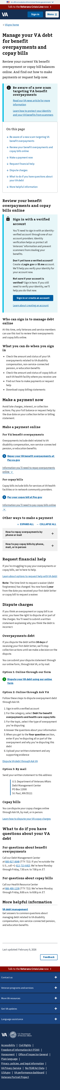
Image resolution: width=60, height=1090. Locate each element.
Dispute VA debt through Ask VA (20, 761)
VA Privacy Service (11, 1068)
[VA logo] (5, 14)
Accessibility (8, 1045)
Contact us (7, 977)
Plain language (9, 1059)
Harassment (8, 1054)
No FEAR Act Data (34, 1068)
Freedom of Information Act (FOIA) (20, 1049)
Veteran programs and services (17, 987)
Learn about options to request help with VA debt (29, 576)
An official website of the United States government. (31, 2)
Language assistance (12, 1019)
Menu (50, 14)
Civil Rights (25, 1045)
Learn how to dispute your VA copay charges (26, 818)
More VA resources (10, 998)
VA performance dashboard (29, 1072)
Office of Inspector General (33, 1054)
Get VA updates (9, 1008)
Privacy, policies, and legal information (22, 1063)
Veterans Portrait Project (15, 1077)
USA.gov (5, 1072)
